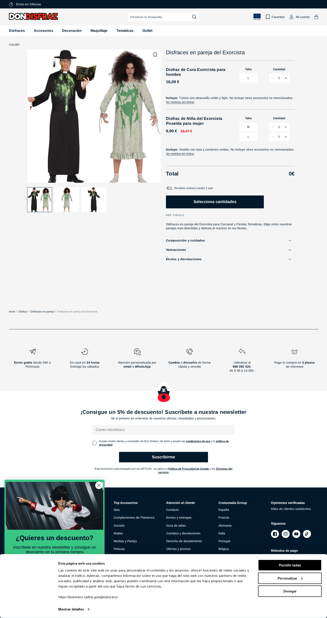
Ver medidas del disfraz (180, 102)
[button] (316, 16)
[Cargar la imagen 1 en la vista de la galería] (39, 199)
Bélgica (223, 549)
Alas (117, 509)
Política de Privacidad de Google (188, 468)
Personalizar (287, 578)
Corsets (119, 525)
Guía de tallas (176, 525)
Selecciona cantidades (215, 201)
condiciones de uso (198, 441)
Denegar (290, 591)
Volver (14, 44)
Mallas (118, 533)
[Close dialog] (99, 485)
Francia (223, 517)
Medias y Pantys (125, 541)
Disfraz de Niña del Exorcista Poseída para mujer (194, 121)
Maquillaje (99, 30)
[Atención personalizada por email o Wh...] (137, 362)
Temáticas (124, 30)
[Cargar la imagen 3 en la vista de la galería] (93, 199)
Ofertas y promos (178, 549)
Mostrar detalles (71, 609)
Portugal (224, 541)
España (223, 509)
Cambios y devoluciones (183, 533)
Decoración (72, 30)
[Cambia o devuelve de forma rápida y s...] (189, 362)
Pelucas (119, 549)
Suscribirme (163, 457)
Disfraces (17, 30)
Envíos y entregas (179, 517)
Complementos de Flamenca (134, 517)
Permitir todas (290, 565)
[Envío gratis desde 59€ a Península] (32, 362)
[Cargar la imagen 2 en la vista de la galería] (66, 199)
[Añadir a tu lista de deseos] (155, 54)
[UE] (257, 16)
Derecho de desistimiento (184, 541)
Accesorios (43, 30)
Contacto (172, 509)
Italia (221, 533)
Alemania (225, 525)
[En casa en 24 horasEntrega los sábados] (85, 362)
